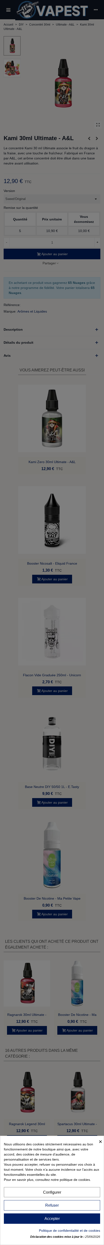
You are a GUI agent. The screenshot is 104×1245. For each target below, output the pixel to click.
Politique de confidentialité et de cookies (69, 1230)
